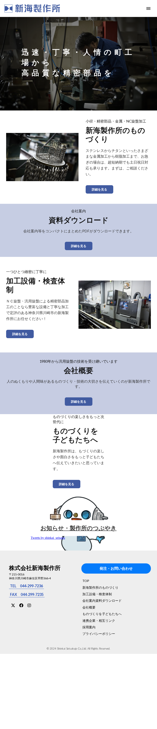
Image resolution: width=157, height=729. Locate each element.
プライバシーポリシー (98, 633)
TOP (85, 581)
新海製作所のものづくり (100, 587)
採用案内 (88, 627)
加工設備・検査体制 (97, 594)
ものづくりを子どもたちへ (102, 614)
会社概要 (88, 607)
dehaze (148, 8)
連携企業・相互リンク (98, 620)
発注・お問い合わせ (116, 568)
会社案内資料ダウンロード (102, 600)
